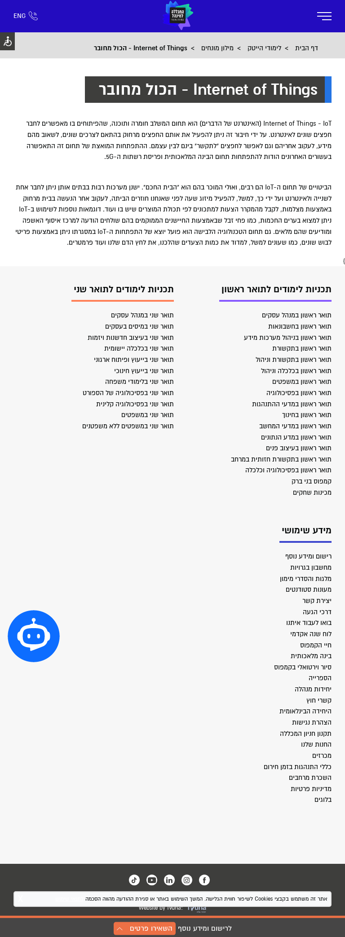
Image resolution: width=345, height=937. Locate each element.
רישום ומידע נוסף (308, 556)
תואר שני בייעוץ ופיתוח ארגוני (134, 360)
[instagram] (186, 880)
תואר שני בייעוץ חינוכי (144, 371)
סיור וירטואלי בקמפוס (303, 667)
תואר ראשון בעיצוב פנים (299, 448)
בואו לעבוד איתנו (309, 623)
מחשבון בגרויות (311, 567)
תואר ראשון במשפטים (302, 382)
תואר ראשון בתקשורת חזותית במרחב (281, 459)
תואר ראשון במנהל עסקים (297, 315)
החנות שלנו (316, 744)
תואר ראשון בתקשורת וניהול (294, 360)
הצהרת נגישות (312, 722)
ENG (19, 16)
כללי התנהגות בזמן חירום (298, 767)
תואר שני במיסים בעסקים (139, 326)
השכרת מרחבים (310, 778)
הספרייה (320, 678)
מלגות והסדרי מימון (306, 579)
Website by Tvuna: (161, 908)
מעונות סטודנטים (309, 589)
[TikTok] (134, 880)
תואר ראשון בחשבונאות (300, 326)
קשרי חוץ (319, 700)
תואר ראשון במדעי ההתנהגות (292, 404)
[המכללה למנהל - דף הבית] (178, 16)
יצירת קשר (317, 601)
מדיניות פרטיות (311, 789)
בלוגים (323, 800)
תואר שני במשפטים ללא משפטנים (128, 426)
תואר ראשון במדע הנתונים (296, 437)
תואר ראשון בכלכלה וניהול (296, 371)
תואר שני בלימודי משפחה (139, 382)
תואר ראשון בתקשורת (302, 348)
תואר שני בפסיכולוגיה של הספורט (128, 393)
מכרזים (322, 756)
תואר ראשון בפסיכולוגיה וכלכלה (288, 470)
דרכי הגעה (317, 612)
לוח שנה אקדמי (311, 634)
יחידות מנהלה (313, 689)
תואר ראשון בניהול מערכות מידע (288, 338)
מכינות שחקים (312, 492)
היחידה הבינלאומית (305, 711)
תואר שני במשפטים (147, 415)
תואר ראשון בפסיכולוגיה (299, 393)
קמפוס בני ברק (312, 481)
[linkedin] (169, 880)
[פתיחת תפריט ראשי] (324, 16)
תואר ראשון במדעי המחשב (295, 426)
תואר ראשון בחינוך (307, 415)
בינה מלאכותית (311, 656)
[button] (34, 636)
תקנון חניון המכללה (306, 734)
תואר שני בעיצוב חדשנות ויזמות (131, 338)
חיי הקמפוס (316, 645)
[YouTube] (151, 880)
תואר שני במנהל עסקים (142, 315)
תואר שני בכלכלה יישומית (139, 348)
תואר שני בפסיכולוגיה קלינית (135, 404)
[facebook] (204, 880)
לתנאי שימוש (69, 899)
